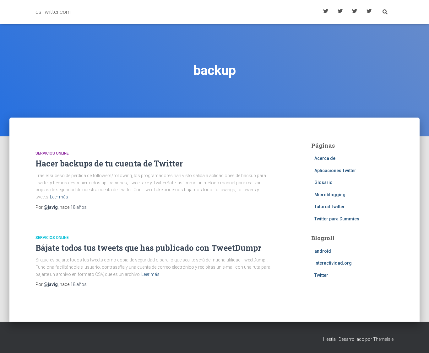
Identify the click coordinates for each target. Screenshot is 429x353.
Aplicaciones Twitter (340, 12)
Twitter (321, 275)
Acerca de (369, 12)
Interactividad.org (333, 263)
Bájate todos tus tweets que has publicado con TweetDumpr (148, 248)
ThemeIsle (383, 339)
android (322, 251)
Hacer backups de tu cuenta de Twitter (109, 163)
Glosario (354, 12)
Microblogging (329, 194)
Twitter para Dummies (336, 218)
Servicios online (52, 153)
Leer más (59, 196)
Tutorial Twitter (325, 12)
